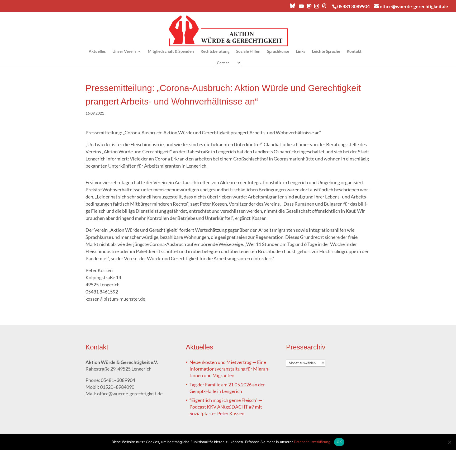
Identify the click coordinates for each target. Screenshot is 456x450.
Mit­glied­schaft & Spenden (171, 51)
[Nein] (449, 442)
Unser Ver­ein (124, 51)
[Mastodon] (309, 7)
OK (339, 442)
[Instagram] (316, 7)
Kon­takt (354, 51)
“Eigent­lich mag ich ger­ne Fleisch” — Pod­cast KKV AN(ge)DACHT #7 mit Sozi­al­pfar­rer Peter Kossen (225, 406)
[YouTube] (301, 7)
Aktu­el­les (97, 51)
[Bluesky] (292, 7)
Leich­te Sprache (326, 51)
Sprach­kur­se (278, 51)
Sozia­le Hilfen (248, 51)
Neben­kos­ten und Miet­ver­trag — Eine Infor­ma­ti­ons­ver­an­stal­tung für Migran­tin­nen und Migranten (229, 368)
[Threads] (324, 7)
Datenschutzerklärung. (312, 442)
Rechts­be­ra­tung (215, 51)
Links (300, 51)
